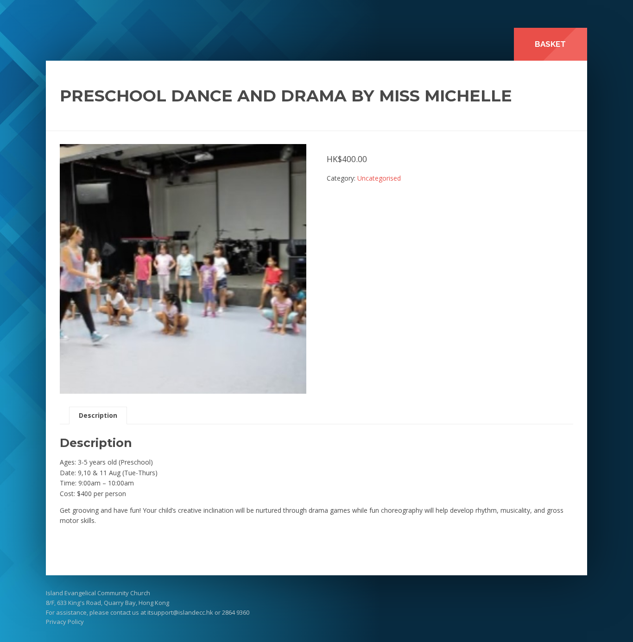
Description (98, 415)
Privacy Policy (65, 621)
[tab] (98, 415)
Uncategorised (379, 178)
